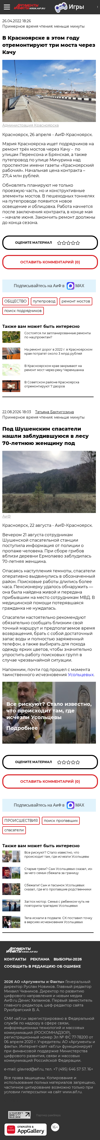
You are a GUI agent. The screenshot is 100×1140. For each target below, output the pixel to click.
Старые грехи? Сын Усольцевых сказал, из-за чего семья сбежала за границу (58, 871)
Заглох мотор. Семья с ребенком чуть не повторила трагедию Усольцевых (56, 904)
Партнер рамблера (48, 1115)
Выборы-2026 (68, 959)
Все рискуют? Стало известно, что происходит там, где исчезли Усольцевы (49, 710)
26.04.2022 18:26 (16, 21)
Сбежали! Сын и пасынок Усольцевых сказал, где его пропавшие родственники (57, 887)
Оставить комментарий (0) (50, 262)
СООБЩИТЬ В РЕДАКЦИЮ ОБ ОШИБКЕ (42, 966)
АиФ (6, 516)
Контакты (15, 959)
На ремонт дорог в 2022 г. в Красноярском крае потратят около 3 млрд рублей (58, 351)
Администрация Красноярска (30, 125)
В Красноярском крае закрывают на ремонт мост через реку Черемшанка (54, 368)
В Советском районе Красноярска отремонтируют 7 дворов (51, 384)
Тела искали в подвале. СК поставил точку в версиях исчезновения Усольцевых (58, 920)
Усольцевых (81, 674)
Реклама (39, 959)
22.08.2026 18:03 (16, 412)
